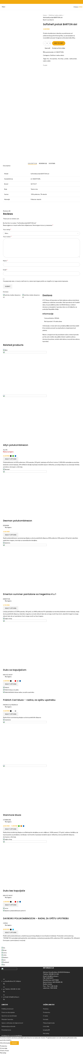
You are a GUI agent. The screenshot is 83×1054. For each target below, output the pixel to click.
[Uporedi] (5, 441)
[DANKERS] (5, 957)
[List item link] (21, 990)
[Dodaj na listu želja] (16, 441)
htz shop (60, 58)
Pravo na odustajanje (8, 1012)
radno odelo (47, 61)
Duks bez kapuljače (14, 890)
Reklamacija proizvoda (8, 1026)
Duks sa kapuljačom (14, 669)
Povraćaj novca (6, 1030)
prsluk (66, 58)
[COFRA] (4, 955)
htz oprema (53, 58)
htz (48, 58)
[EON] (4, 959)
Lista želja (46, 1026)
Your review (7, 236)
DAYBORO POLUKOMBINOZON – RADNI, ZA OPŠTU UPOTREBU (36, 918)
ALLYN (5, 450)
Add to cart (58, 43)
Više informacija (5, 1043)
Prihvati (14, 1043)
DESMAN (6, 525)
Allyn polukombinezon (15, 445)
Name (5, 261)
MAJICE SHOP (7, 675)
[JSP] (3, 964)
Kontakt (45, 1019)
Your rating (7, 229)
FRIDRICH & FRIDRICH (10, 705)
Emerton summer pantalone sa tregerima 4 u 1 (29, 594)
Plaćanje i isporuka (7, 1019)
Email (5, 270)
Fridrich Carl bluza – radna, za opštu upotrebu (29, 700)
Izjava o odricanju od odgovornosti (12, 1023)
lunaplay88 (46, 1030)
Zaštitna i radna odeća (56, 15)
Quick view (10, 441)
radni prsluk (73, 58)
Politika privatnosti (7, 1009)
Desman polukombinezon (17, 520)
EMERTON (6, 599)
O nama (45, 1016)
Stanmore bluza (12, 815)
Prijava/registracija (49, 1023)
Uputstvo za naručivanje (9, 1016)
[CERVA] (4, 952)
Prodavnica (46, 1012)
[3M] (3, 948)
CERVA (5, 923)
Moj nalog (46, 1033)
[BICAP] (4, 950)
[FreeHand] (5, 962)
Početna (45, 1009)
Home (45, 15)
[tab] (32, 163)
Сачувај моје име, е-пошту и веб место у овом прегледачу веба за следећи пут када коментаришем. (35, 281)
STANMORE (7, 820)
